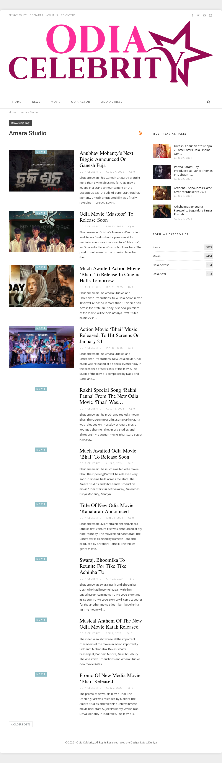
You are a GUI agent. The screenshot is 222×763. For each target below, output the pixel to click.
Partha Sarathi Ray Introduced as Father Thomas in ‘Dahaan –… (193, 171)
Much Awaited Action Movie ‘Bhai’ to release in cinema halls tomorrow (110, 274)
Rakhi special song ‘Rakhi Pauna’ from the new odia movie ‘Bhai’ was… (109, 395)
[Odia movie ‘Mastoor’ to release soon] (41, 231)
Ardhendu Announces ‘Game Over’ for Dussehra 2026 (193, 190)
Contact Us (68, 15)
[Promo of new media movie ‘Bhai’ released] (41, 693)
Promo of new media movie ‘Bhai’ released (110, 678)
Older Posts (22, 724)
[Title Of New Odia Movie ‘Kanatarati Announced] (41, 523)
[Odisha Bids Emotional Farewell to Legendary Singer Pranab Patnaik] (162, 211)
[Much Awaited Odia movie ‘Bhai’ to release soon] (41, 468)
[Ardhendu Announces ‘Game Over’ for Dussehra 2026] (162, 193)
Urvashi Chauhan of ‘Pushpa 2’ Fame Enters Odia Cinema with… (193, 150)
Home (16, 102)
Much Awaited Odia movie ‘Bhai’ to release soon (108, 453)
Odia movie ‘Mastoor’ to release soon (106, 216)
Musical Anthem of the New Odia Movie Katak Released (111, 623)
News (36, 102)
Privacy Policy (17, 15)
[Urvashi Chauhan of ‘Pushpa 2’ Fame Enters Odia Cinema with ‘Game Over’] (162, 151)
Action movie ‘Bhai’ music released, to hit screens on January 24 (110, 335)
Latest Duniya (148, 742)
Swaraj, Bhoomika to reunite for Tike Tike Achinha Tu (103, 565)
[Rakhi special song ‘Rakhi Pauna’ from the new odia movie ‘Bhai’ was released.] (41, 407)
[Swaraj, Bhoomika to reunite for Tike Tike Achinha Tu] (41, 577)
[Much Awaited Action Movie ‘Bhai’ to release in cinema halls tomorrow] (41, 286)
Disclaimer (36, 15)
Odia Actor (80, 102)
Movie (55, 102)
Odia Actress (111, 102)
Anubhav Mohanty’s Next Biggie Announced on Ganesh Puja (106, 158)
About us (52, 15)
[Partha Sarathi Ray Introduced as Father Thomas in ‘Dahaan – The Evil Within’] (162, 172)
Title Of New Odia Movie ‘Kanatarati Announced (107, 508)
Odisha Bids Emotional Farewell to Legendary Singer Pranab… (193, 210)
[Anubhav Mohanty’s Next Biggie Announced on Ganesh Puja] (41, 171)
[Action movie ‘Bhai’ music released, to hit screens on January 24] (41, 347)
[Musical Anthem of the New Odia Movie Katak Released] (41, 638)
